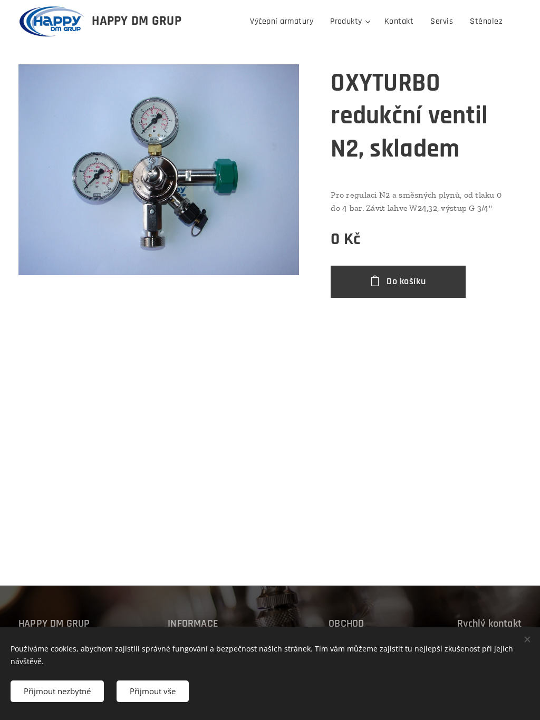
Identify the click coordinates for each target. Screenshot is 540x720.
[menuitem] (284, 21)
